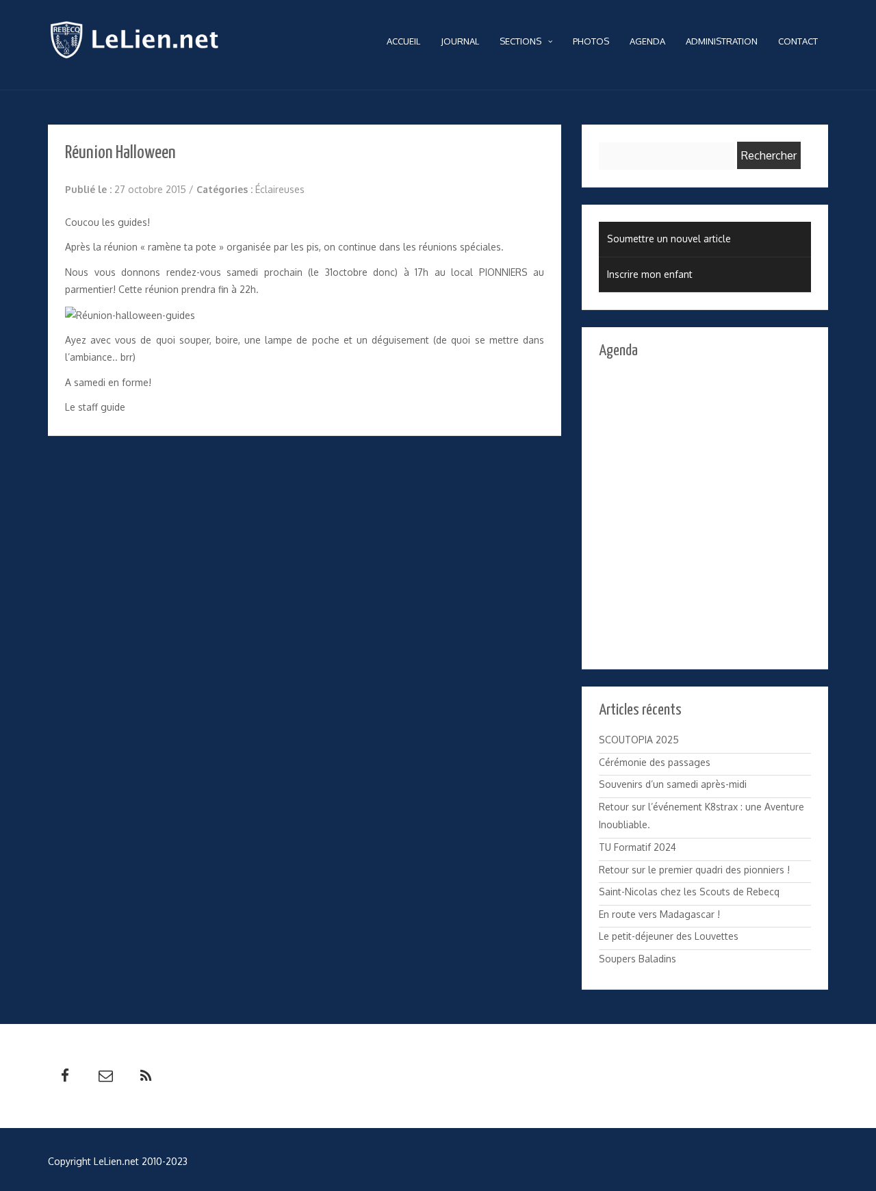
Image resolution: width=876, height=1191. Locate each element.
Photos (591, 41)
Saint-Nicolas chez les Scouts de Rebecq (689, 891)
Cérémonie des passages (654, 762)
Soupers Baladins (637, 958)
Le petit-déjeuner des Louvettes (668, 936)
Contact (798, 41)
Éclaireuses (280, 189)
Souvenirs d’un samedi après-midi (673, 784)
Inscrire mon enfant (650, 274)
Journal (460, 41)
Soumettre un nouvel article (669, 238)
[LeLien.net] (138, 43)
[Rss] (146, 1076)
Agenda (647, 41)
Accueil (403, 41)
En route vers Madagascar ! (659, 914)
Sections (520, 41)
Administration (722, 41)
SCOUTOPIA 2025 (639, 739)
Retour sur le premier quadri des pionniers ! (694, 869)
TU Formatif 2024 (637, 847)
